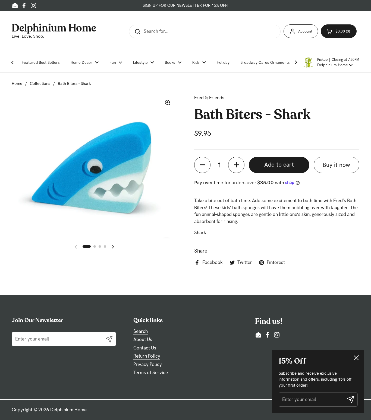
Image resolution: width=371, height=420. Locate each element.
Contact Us (144, 348)
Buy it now (336, 164)
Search (140, 331)
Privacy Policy (147, 364)
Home (17, 83)
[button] (331, 62)
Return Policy (146, 356)
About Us (142, 339)
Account (305, 31)
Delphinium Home (54, 27)
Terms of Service (150, 373)
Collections (40, 83)
